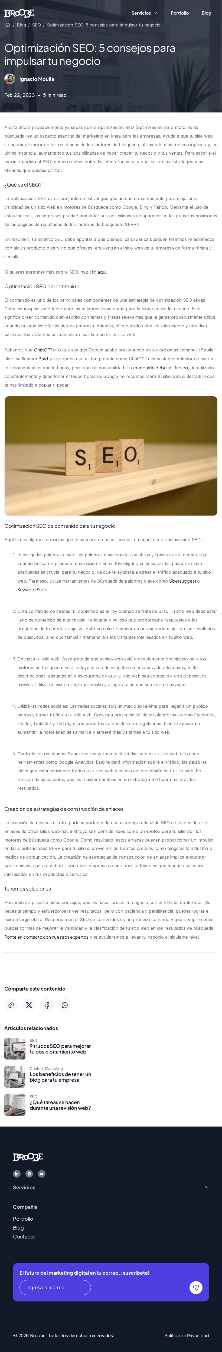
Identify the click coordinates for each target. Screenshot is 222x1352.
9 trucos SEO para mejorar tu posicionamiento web (60, 1049)
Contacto (24, 1236)
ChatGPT (43, 350)
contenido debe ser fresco (160, 367)
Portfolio (180, 13)
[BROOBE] (19, 12)
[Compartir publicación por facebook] (47, 1005)
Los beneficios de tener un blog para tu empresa (60, 1077)
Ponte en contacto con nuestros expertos (46, 937)
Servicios (141, 13)
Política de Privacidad (187, 1335)
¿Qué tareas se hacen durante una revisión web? (60, 1105)
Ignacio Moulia (36, 79)
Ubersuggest (183, 581)
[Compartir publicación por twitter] (29, 1005)
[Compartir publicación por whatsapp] (64, 1005)
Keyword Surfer (33, 589)
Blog (206, 13)
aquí (101, 272)
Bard (43, 358)
